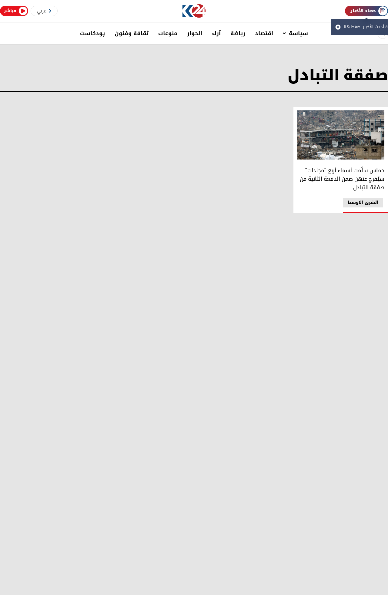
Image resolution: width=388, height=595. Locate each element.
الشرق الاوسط (363, 202)
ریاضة (237, 33)
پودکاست (92, 33)
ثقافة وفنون (132, 33)
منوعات (167, 33)
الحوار (194, 33)
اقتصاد (264, 33)
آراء (216, 33)
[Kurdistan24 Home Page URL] (194, 11)
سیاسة (298, 33)
